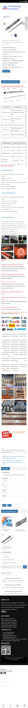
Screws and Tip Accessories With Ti (13, 591)
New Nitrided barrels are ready (8, 627)
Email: (4, 490)
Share (3, 707)
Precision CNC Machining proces (9, 625)
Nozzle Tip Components (8, 559)
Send (4, 505)
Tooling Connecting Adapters (10, 562)
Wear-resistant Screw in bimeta (9, 620)
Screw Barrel (6, 556)
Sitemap (16, 659)
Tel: (3, 484)
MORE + (4, 611)
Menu (17, 707)
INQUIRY (6, 71)
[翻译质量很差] (4, 673)
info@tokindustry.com (11, 637)
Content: (4, 496)
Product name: (5, 472)
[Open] (26, 23)
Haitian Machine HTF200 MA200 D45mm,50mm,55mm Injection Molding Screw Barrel (12, 462)
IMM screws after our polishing (8, 623)
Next (23, 24)
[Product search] (25, 566)
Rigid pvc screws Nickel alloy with (13, 578)
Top (24, 707)
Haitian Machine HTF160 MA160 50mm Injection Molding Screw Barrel (13, 451)
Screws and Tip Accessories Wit (9, 622)
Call (10, 707)
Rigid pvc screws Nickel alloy (8, 618)
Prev (4, 24)
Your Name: (5, 478)
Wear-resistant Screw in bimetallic (13, 585)
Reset (9, 505)
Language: (22, 1)
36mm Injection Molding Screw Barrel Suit (6, 548)
